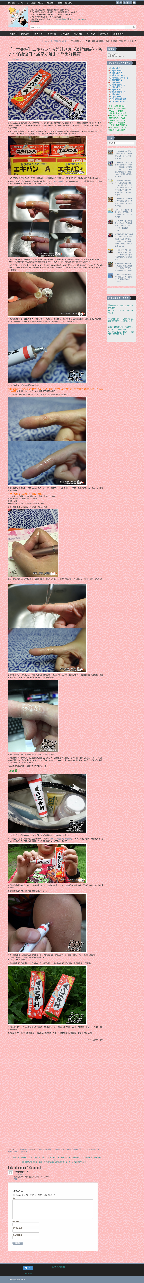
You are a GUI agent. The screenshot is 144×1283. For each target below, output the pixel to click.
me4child (16, 59)
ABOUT (21, 3)
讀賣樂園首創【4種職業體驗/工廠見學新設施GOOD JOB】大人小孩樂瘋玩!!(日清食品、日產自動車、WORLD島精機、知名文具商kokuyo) (124, 240)
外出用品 (75, 1149)
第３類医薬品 (22, 1151)
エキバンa (40, 1149)
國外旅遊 (78, 33)
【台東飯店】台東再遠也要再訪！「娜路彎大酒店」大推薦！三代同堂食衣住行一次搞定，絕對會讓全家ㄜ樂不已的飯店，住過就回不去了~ (55, 1158)
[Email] (134, 2)
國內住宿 (38, 33)
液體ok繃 (92, 1149)
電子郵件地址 (17, 1228)
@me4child (28, 1273)
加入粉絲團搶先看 (61, 19)
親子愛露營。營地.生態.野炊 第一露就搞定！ (120, 311)
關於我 (54, 1267)
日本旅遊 (65, 33)
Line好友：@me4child (77, 19)
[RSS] (130, 2)
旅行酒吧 (68, 3)
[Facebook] (117, 2)
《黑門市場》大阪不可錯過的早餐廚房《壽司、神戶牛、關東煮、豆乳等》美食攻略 (123, 202)
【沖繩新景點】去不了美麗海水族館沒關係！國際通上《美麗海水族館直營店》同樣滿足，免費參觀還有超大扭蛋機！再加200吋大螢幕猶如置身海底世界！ (123, 169)
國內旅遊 (25, 33)
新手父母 (104, 33)
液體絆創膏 (49, 1149)
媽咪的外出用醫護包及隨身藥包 (61, 839)
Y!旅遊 (33, 3)
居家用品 (68, 1149)
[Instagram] (127, 2)
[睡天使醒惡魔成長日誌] (18, 16)
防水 (62, 1149)
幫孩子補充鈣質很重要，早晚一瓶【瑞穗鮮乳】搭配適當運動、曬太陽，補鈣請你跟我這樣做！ (55, 1162)
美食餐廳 (52, 33)
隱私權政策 (61, 1267)
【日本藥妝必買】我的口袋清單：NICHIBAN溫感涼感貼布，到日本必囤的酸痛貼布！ (123, 154)
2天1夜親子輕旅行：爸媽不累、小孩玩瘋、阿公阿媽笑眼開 (121, 333)
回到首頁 (14, 33)
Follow (29, 1268)
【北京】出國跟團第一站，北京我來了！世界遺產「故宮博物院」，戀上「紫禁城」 (123, 278)
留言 (14, 1198)
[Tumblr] (124, 2)
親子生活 (91, 33)
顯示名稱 (16, 1221)
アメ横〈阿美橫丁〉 (59, 181)
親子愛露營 (118, 33)
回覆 (15, 1179)
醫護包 (81, 1149)
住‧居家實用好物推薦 (58, 41)
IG (27, 3)
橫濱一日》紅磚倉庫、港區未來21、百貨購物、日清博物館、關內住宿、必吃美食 (124, 213)
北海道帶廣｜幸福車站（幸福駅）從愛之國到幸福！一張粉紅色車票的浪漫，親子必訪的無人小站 (123, 267)
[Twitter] (120, 2)
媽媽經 (60, 3)
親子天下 (41, 3)
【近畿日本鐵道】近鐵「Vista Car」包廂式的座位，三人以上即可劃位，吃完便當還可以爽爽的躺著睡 (124, 254)
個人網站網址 (17, 1235)
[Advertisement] (55, 1129)
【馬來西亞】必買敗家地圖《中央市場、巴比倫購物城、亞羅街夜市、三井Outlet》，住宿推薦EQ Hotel (123, 225)
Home (44, 41)
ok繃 (86, 1149)
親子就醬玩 (51, 3)
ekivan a (57, 1149)
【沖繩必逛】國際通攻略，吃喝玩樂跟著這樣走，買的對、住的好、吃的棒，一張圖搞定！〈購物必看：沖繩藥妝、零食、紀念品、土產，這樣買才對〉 (123, 187)
